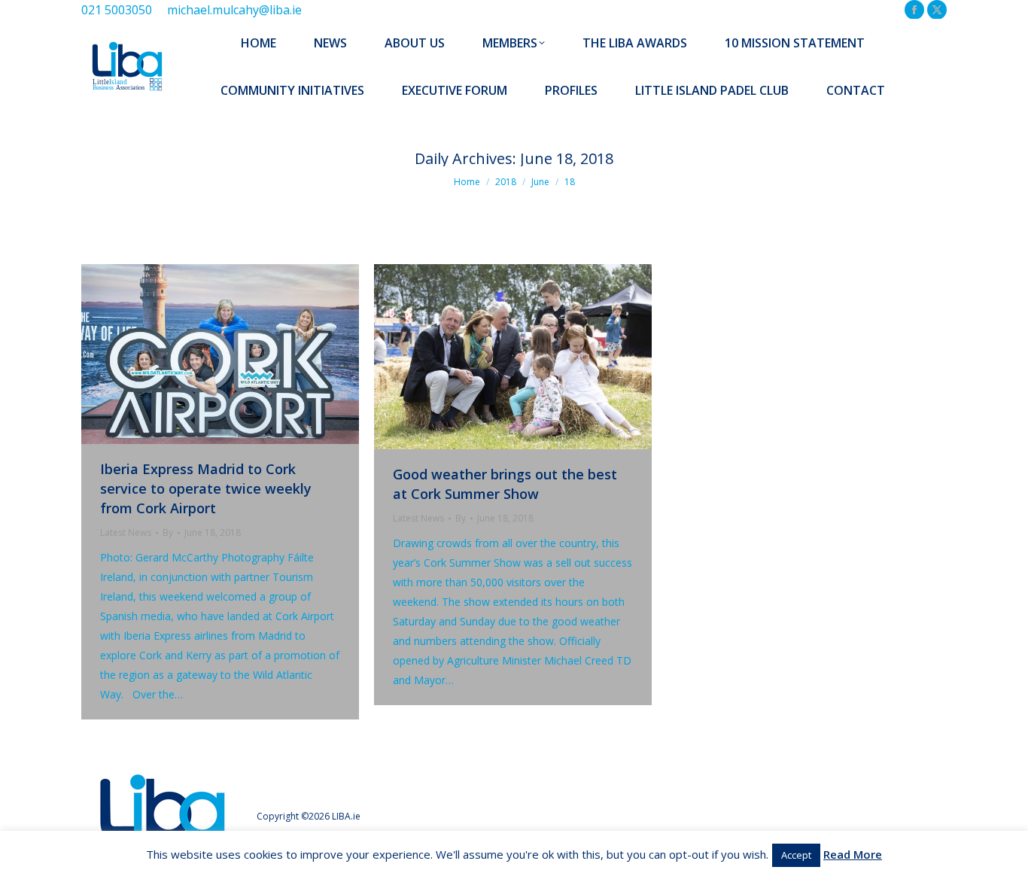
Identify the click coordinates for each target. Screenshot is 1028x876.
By (168, 532)
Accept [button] (796, 855)
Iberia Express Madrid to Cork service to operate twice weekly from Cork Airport (206, 488)
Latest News (125, 532)
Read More (852, 854)
